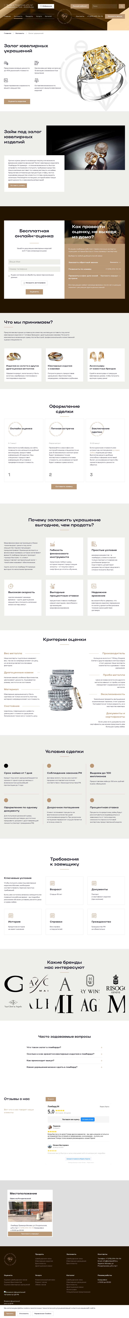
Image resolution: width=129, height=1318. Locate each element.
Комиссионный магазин (45, 1280)
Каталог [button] (48, 16)
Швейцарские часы (43, 1259)
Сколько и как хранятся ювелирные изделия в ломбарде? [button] (60, 1054)
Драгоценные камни (43, 1266)
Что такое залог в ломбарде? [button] (44, 1047)
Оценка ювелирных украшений (17, 1285)
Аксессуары (72, 1289)
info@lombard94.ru (110, 1261)
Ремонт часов (41, 1282)
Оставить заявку (17, 185)
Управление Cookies (42, 1313)
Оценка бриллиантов (13, 1282)
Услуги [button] (39, 16)
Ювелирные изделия (44, 1261)
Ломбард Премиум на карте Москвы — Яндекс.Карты (81, 1162)
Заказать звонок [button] (115, 16)
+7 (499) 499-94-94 (95, 16)
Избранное (47, 6)
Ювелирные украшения (76, 1261)
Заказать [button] (114, 262)
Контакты (80, 16)
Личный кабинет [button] (80, 6)
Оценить (34, 292)
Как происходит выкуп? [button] (40, 1061)
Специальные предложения (78, 1292)
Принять (10, 1313)
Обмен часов (40, 1285)
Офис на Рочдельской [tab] (20, 1198)
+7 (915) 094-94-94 (113, 269)
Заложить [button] (18, 16)
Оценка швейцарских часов (15, 1280)
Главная (7, 16)
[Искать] (122, 6)
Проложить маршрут (109, 276)
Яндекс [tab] (51, 1099)
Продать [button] (29, 16)
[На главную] (64, 16)
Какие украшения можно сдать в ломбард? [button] (52, 1067)
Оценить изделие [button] (17, 101)
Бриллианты (40, 1263)
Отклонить (24, 1313)
